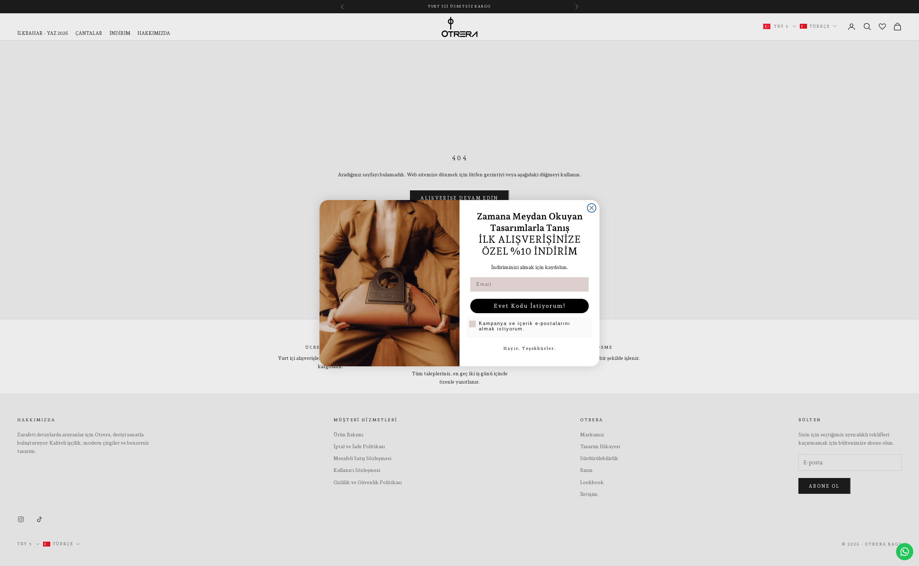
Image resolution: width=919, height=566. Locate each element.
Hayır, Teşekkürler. (529, 348)
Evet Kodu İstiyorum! (530, 305)
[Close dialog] (591, 208)
